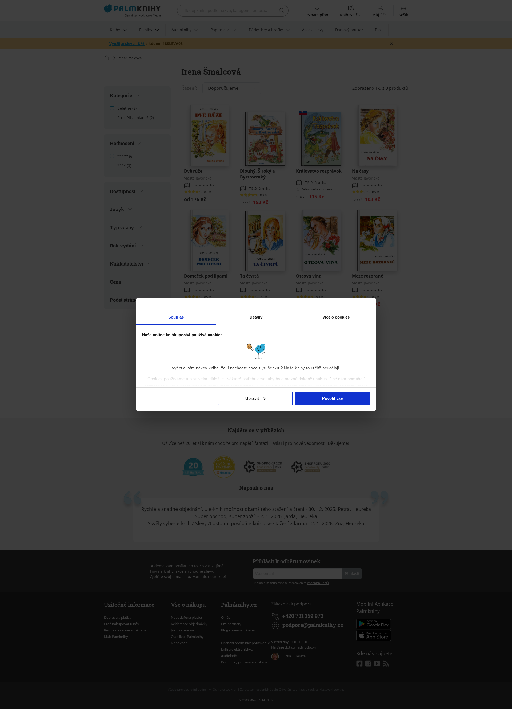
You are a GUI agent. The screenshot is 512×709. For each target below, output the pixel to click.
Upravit (252, 398)
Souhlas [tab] (176, 317)
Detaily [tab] (256, 317)
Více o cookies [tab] (336, 317)
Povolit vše (332, 398)
